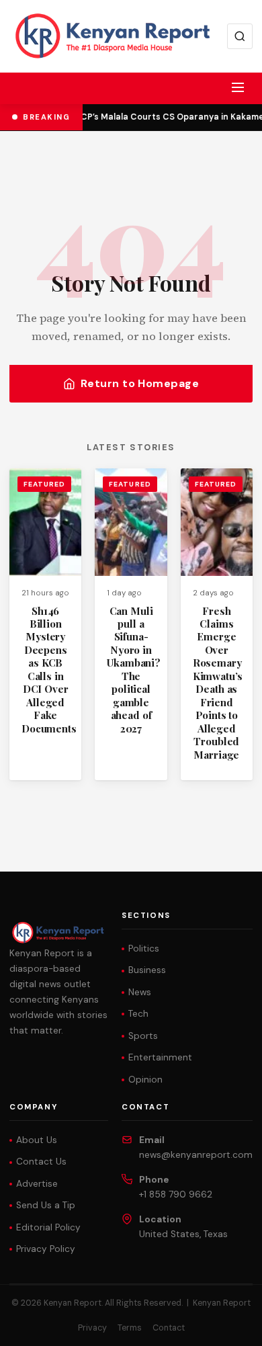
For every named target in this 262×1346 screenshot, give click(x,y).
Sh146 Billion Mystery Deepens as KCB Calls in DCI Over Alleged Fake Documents (49, 669)
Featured (44, 484)
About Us (36, 1140)
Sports (143, 1036)
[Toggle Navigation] (238, 87)
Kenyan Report (222, 1303)
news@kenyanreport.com (196, 1155)
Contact (168, 1327)
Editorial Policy (48, 1227)
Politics (143, 948)
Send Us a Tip (45, 1205)
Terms (130, 1327)
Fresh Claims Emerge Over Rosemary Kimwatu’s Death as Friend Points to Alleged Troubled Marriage (218, 682)
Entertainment (160, 1057)
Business (147, 970)
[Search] (240, 36)
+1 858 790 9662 (175, 1194)
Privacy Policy (45, 1249)
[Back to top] (228, 1326)
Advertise (37, 1183)
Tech (138, 1013)
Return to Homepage (140, 383)
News (139, 992)
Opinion (145, 1079)
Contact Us (41, 1161)
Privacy (92, 1327)
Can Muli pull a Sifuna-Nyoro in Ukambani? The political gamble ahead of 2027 (134, 669)
